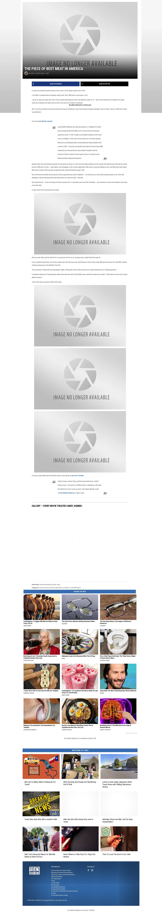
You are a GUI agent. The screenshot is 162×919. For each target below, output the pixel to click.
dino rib (53, 584)
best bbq (48, 584)
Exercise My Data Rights (58, 889)
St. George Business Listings (59, 895)
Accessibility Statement (58, 887)
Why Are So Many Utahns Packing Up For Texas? (40, 783)
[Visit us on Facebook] (89, 870)
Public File (54, 874)
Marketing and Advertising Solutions (62, 872)
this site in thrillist (78, 476)
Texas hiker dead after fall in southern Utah (40, 819)
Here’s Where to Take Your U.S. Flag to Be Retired (79, 855)
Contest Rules (55, 883)
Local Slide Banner (75, 587)
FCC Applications (56, 878)
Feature (47, 587)
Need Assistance (70, 874)
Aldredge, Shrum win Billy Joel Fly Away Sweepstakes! (117, 820)
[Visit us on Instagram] (93, 870)
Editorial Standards (56, 876)
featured (52, 587)
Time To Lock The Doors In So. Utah (116, 854)
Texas (58, 584)
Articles (41, 587)
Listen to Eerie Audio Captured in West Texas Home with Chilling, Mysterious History (117, 784)
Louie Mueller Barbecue (66, 493)
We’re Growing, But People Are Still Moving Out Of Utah (79, 783)
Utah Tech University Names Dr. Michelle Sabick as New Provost (39, 855)
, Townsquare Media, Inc (48, 900)
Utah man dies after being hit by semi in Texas (78, 820)
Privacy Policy (55, 885)
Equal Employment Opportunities (61, 870)
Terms (53, 880)
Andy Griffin (31, 73)
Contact (53, 893)
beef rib (42, 584)
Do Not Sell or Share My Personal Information (64, 891)
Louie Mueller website (45, 121)
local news (66, 587)
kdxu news (59, 587)
